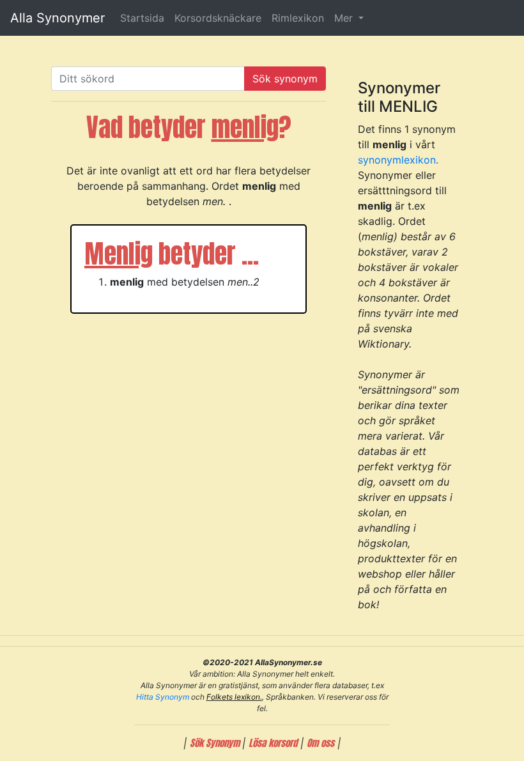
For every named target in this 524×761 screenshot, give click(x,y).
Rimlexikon (298, 18)
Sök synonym (285, 78)
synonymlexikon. (398, 159)
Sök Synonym (216, 742)
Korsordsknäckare (217, 18)
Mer (345, 18)
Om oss (320, 742)
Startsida (142, 18)
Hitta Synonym (162, 697)
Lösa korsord (273, 742)
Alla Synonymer (57, 18)
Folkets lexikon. (234, 697)
